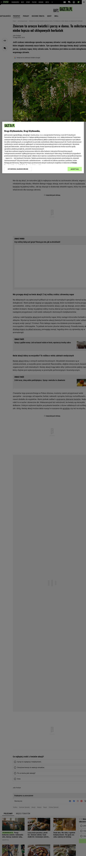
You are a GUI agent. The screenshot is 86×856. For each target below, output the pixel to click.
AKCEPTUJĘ (75, 169)
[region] (43, 147)
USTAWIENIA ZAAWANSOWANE (18, 169)
